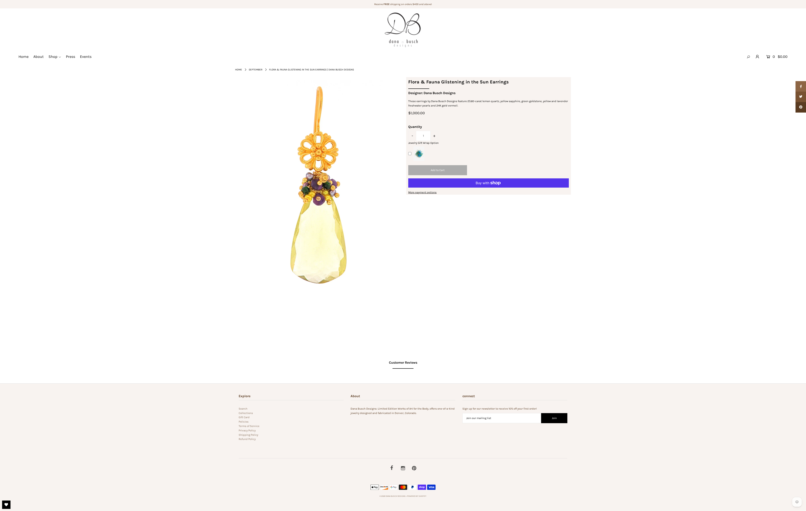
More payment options (422, 192)
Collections (246, 413)
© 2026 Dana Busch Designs (392, 496)
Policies (244, 421)
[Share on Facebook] (801, 86)
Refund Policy (247, 439)
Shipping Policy (248, 434)
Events (86, 56)
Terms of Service (249, 426)
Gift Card (244, 417)
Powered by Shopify (416, 496)
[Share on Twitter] (801, 97)
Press (70, 56)
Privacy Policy (247, 430)
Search (243, 408)
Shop (53, 56)
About (38, 56)
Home (23, 56)
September (255, 69)
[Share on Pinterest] (801, 107)
